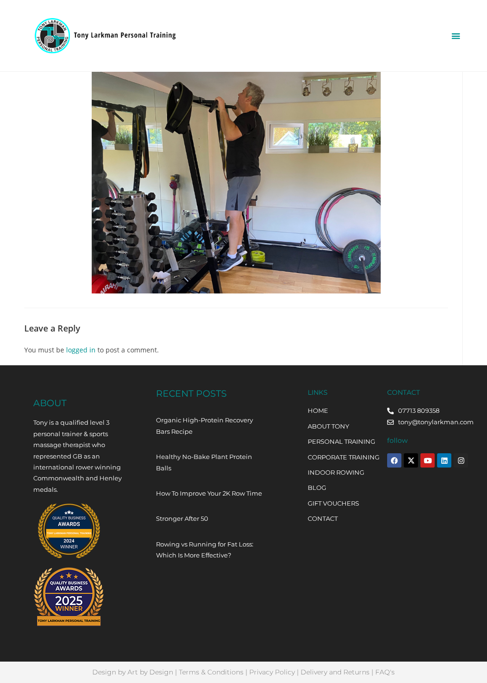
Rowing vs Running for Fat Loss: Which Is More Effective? (204, 549)
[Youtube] (427, 460)
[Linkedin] (444, 460)
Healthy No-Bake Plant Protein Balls (204, 462)
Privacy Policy (272, 672)
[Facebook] (394, 460)
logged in (81, 349)
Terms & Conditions (211, 672)
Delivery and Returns (335, 672)
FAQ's (385, 672)
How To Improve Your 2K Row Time (209, 493)
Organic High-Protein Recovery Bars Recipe (204, 425)
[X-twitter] (411, 460)
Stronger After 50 (182, 518)
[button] (456, 36)
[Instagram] (461, 460)
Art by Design (150, 672)
